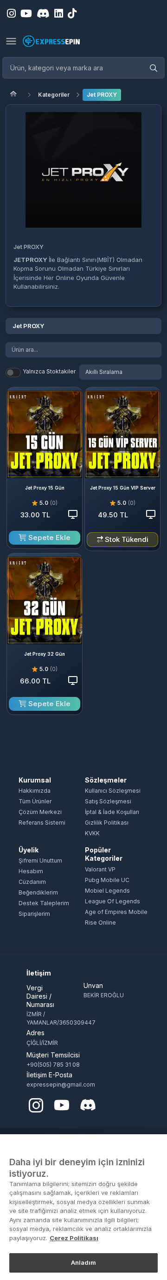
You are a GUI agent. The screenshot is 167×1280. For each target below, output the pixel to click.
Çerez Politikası (74, 1238)
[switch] (13, 372)
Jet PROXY (102, 94)
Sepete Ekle (48, 537)
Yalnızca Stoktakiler (49, 371)
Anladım (83, 1262)
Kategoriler (54, 94)
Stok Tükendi (125, 539)
